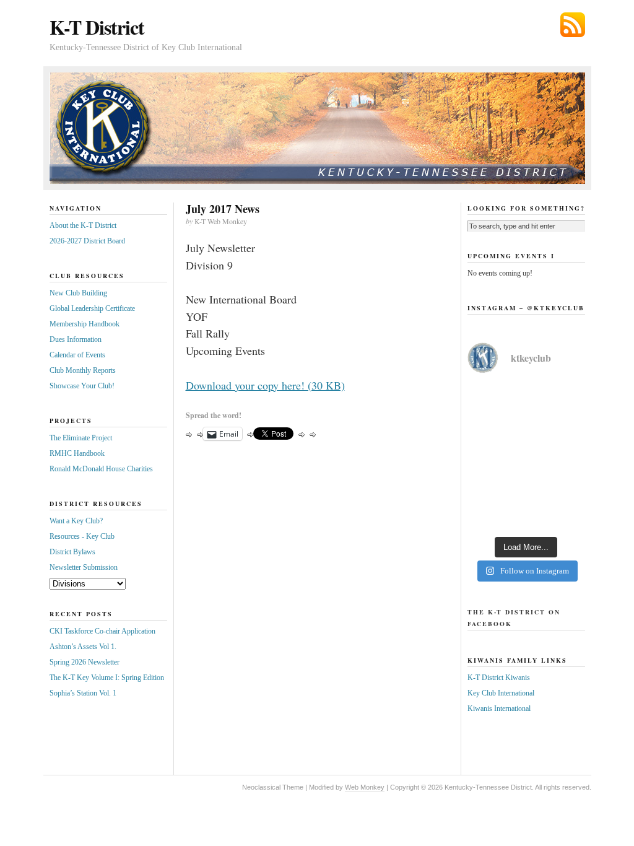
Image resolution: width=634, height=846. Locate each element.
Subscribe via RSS (572, 24)
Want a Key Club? (76, 521)
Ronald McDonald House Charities (101, 468)
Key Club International (500, 693)
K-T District (97, 26)
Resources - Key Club (82, 536)
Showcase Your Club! (82, 386)
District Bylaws (72, 551)
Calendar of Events (77, 355)
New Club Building (78, 293)
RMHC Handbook (77, 453)
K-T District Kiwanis (498, 677)
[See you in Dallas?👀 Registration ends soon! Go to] (526, 493)
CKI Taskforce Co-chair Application (102, 631)
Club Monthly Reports (83, 370)
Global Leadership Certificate (92, 308)
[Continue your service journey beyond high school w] (526, 421)
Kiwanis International (499, 708)
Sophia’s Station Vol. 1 (83, 693)
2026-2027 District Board (87, 241)
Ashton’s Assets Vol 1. (83, 646)
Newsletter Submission (84, 567)
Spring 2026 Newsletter (84, 662)
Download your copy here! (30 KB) (265, 385)
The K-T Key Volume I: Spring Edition (107, 677)
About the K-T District (83, 225)
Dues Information (76, 339)
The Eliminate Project (81, 438)
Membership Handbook (84, 324)
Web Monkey (364, 787)
